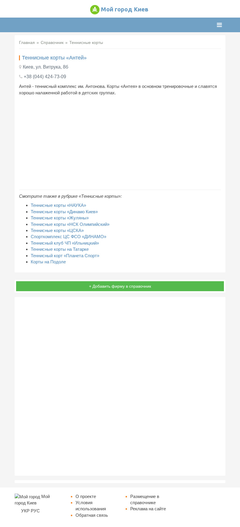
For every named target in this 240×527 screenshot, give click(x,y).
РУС (35, 510)
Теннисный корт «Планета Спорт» (65, 255)
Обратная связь (92, 515)
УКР (25, 510)
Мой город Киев (124, 9)
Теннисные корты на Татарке (60, 249)
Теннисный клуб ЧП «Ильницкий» (65, 243)
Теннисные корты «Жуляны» (60, 217)
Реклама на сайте (148, 508)
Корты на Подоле (48, 261)
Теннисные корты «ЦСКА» (57, 230)
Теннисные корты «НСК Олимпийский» (70, 224)
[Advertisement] (120, 143)
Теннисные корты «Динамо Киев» (64, 211)
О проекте (86, 496)
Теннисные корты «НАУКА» (58, 205)
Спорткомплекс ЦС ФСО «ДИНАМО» (68, 236)
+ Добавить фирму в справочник (120, 286)
